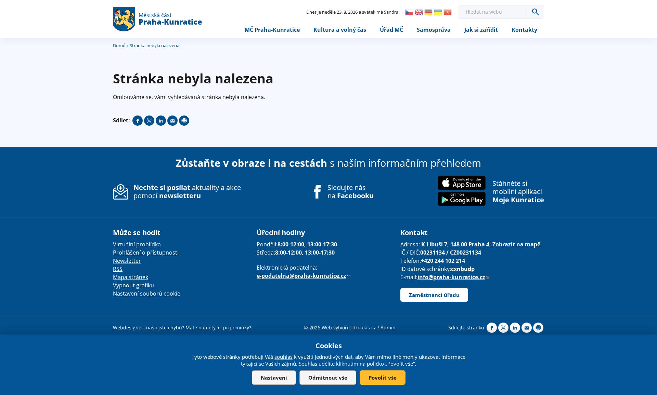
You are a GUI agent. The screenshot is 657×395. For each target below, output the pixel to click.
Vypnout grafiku (133, 285)
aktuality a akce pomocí (187, 191)
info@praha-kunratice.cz (453, 277)
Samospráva (434, 29)
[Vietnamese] (447, 12)
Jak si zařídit (481, 29)
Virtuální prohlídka (137, 244)
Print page (184, 120)
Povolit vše (383, 377)
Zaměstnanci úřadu (434, 294)
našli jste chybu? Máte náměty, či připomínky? (198, 327)
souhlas (283, 356)
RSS (118, 269)
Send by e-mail (172, 120)
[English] (419, 12)
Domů (119, 45)
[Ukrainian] (438, 12)
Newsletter (127, 260)
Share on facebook (137, 120)
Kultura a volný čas (339, 29)
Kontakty (524, 29)
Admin (388, 327)
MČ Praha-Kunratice (272, 29)
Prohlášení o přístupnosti (146, 252)
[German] (428, 12)
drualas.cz (364, 327)
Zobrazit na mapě (516, 244)
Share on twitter (149, 120)
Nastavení (274, 377)
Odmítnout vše (327, 377)
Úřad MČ (391, 29)
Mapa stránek (130, 277)
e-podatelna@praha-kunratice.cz (303, 276)
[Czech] (409, 12)
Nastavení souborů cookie (146, 293)
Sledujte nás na (350, 191)
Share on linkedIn (161, 120)
